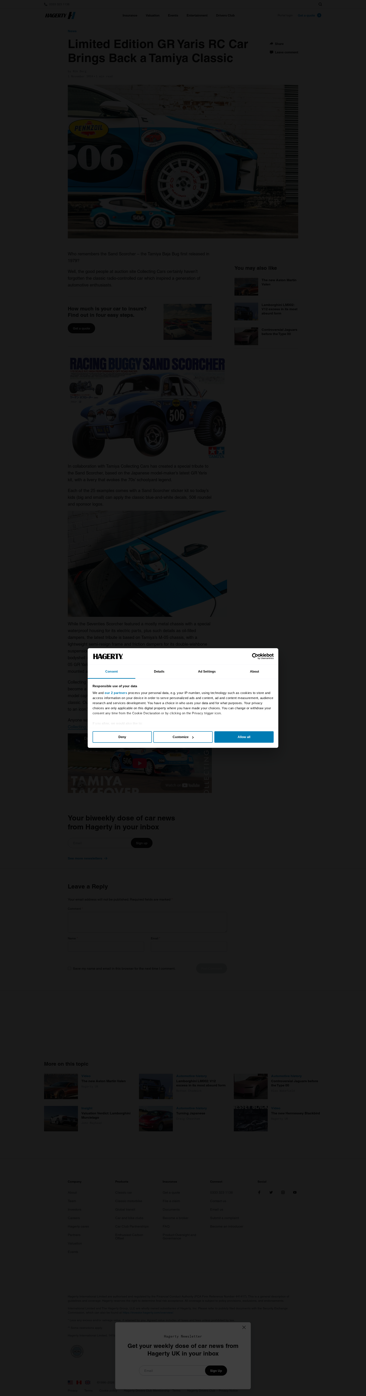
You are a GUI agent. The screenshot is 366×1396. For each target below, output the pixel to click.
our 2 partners (116, 693)
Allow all (244, 737)
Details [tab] (159, 671)
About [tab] (254, 671)
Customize (181, 737)
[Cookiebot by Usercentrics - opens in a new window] (255, 656)
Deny (122, 737)
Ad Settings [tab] (207, 671)
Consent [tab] (111, 671)
